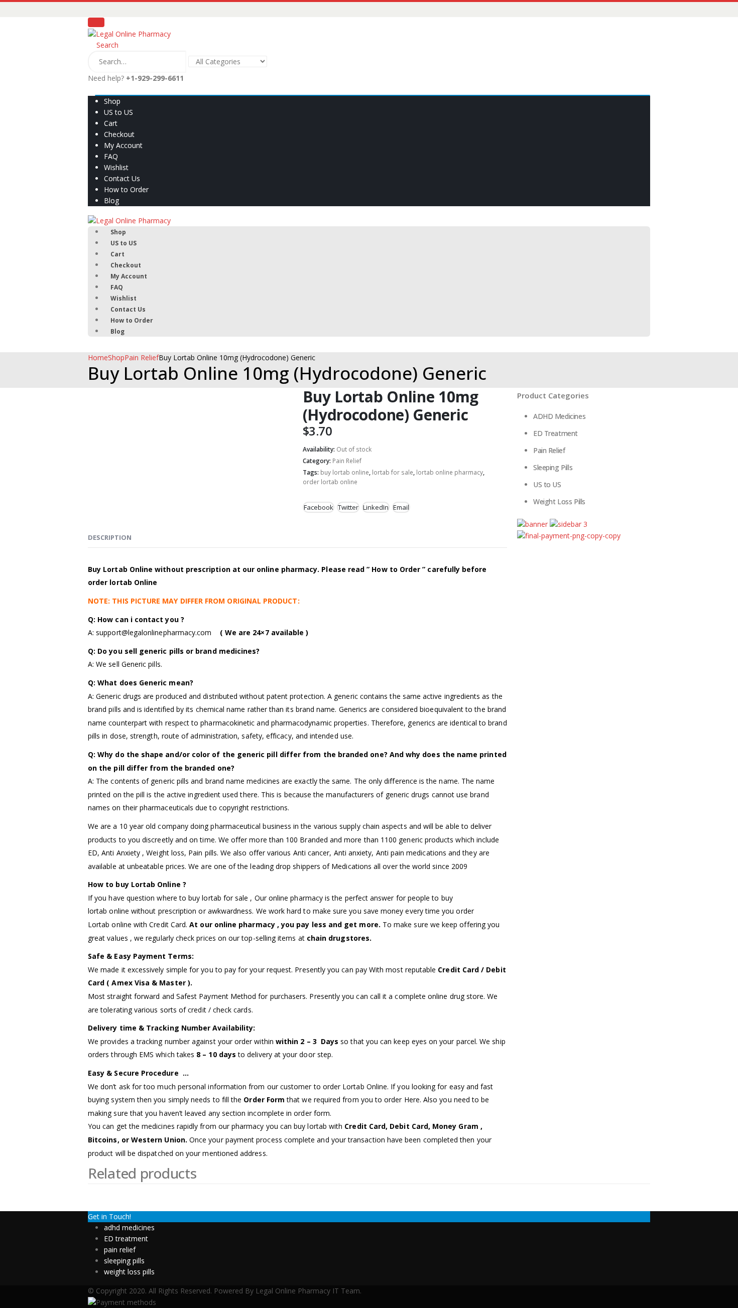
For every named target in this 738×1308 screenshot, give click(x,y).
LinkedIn (376, 507)
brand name (314, 709)
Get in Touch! (109, 1216)
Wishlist (116, 167)
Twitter (348, 507)
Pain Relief (346, 461)
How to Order (126, 189)
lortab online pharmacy (449, 472)
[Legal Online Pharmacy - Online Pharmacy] (129, 33)
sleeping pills (124, 1260)
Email (401, 507)
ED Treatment (555, 433)
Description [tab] (110, 537)
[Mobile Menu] (96, 22)
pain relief (120, 1249)
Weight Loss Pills (559, 501)
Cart (110, 123)
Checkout (119, 134)
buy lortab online (344, 472)
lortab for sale (392, 472)
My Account (123, 145)
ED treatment (126, 1238)
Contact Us (122, 178)
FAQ (111, 156)
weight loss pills (129, 1271)
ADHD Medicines (559, 416)
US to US (118, 112)
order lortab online (330, 482)
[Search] (282, 62)
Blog (111, 200)
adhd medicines (129, 1227)
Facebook (318, 507)
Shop (112, 101)
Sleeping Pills (552, 467)
